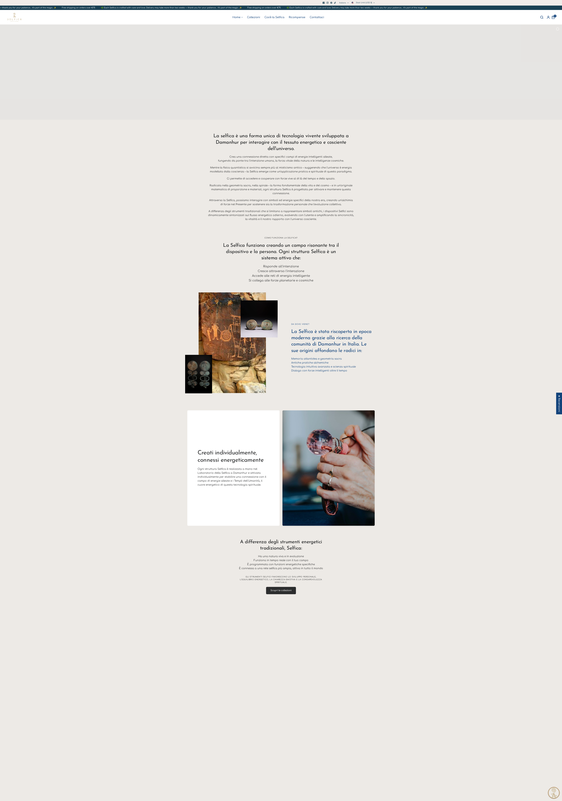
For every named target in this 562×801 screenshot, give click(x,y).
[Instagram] (327, 3)
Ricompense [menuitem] (297, 17)
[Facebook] (324, 3)
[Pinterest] (331, 3)
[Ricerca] (542, 17)
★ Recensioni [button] (559, 403)
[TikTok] (335, 3)
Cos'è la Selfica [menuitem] (274, 17)
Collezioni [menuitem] (253, 17)
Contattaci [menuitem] (317, 17)
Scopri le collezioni (281, 590)
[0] (552, 17)
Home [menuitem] (236, 17)
